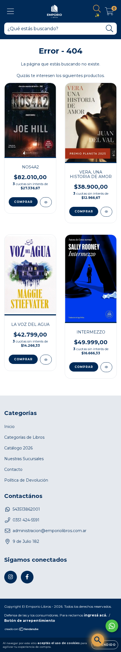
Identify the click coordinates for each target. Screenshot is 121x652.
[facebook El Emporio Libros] (27, 577)
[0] (109, 12)
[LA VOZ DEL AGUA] (46, 360)
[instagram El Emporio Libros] (10, 577)
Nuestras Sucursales (24, 458)
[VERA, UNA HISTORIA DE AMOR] (106, 212)
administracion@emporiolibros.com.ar (49, 530)
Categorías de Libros (24, 437)
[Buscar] (109, 28)
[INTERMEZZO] (106, 367)
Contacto (13, 469)
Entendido (105, 645)
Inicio (9, 426)
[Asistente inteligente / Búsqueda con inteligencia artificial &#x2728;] (97, 640)
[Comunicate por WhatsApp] (112, 626)
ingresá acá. (95, 615)
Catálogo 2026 (18, 448)
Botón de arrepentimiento (29, 620)
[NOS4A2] (46, 202)
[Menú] (10, 11)
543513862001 (26, 509)
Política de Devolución (26, 480)
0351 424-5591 (26, 520)
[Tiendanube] (21, 630)
